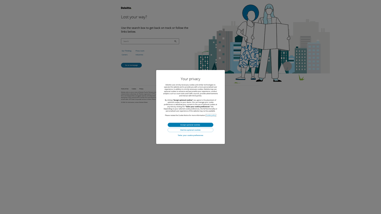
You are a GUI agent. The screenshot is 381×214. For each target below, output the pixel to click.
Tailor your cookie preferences (190, 135)
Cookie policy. (211, 115)
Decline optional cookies (190, 130)
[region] (190, 107)
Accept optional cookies (190, 125)
